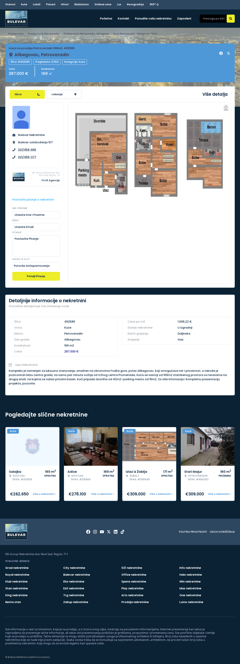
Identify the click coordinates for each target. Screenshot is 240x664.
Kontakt (123, 19)
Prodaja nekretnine (135, 602)
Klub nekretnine (16, 582)
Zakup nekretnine (75, 602)
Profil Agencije (51, 180)
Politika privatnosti (193, 532)
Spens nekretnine (133, 582)
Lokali (36, 4)
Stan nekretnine (16, 588)
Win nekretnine (190, 582)
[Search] (231, 19)
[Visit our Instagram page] (95, 532)
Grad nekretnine (17, 568)
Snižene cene (103, 4)
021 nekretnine (131, 568)
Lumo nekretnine (191, 602)
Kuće (24, 4)
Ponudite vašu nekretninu (153, 19)
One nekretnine (190, 595)
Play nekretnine (132, 588)
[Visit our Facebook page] (88, 532)
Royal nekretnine (17, 575)
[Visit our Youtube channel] (102, 532)
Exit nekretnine (73, 588)
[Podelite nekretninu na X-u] (229, 53)
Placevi (50, 4)
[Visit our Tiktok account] (122, 532)
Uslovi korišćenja (222, 532)
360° (153, 4)
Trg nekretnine (73, 595)
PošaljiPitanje (36, 276)
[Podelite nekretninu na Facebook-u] (221, 53)
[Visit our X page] (109, 532)
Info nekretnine (190, 568)
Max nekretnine (190, 588)
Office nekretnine (133, 575)
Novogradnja (135, 4)
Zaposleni (184, 19)
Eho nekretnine (73, 582)
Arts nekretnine (132, 595)
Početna (106, 19)
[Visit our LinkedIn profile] (115, 532)
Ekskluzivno (81, 4)
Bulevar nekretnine (76, 575)
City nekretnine (74, 568)
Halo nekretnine (190, 575)
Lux (119, 4)
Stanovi (10, 4)
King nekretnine (16, 595)
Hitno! (65, 4)
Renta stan (13, 602)
